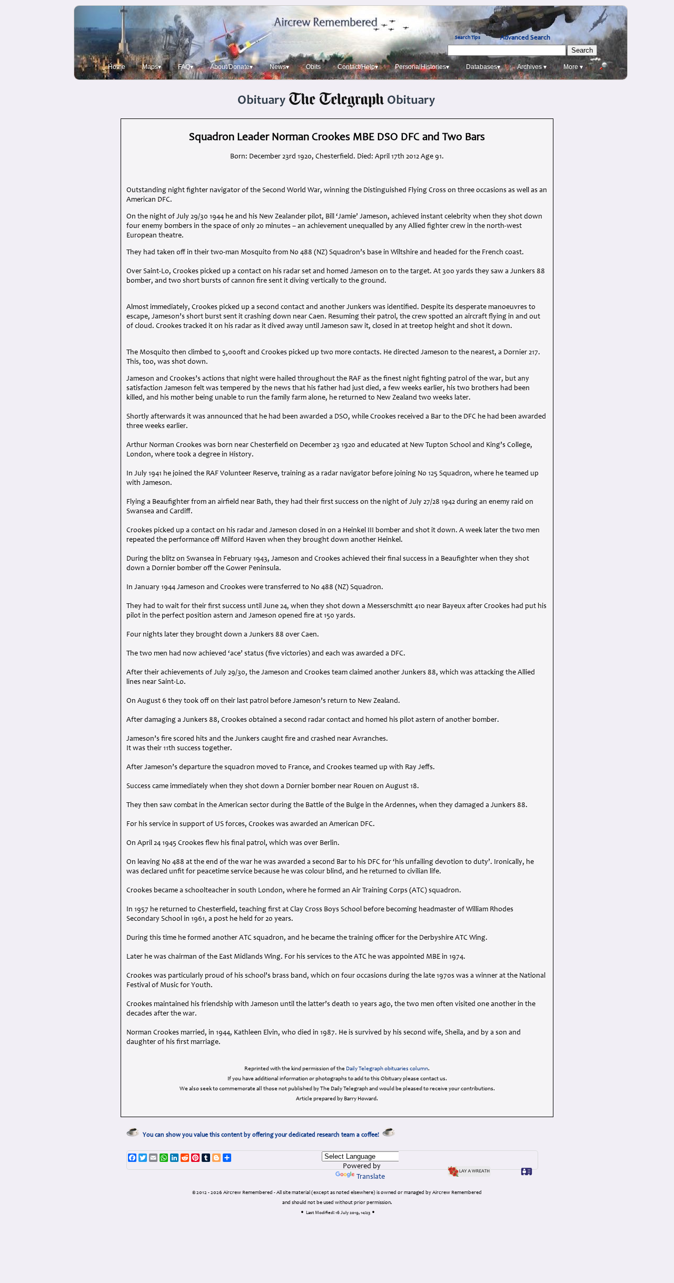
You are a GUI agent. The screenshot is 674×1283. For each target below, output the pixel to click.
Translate (370, 1177)
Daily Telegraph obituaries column (387, 1069)
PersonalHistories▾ (422, 67)
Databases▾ (483, 67)
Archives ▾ (532, 67)
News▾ (279, 67)
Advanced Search (525, 38)
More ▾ (573, 67)
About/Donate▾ (231, 67)
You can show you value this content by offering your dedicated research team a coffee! (262, 1135)
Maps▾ (151, 67)
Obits (313, 67)
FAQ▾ (185, 67)
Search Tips (467, 38)
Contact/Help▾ (358, 67)
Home (116, 67)
